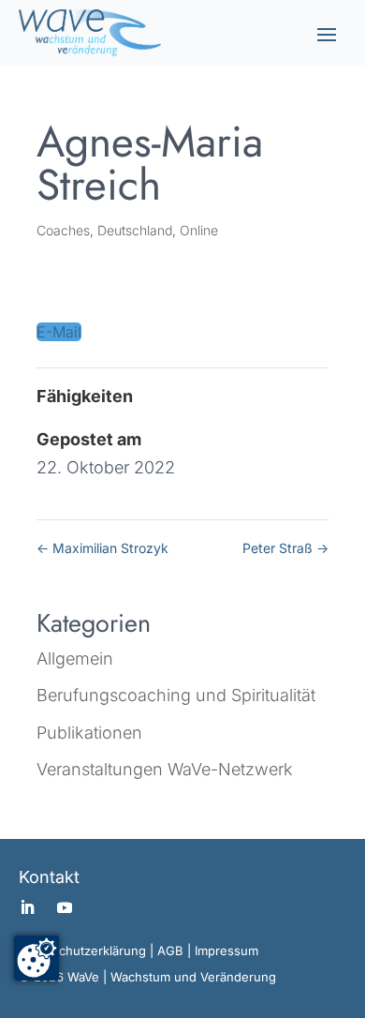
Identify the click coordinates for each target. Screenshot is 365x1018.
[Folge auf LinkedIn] (27, 907)
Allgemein (74, 658)
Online (199, 230)
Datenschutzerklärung (82, 950)
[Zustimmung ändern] (36, 958)
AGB (170, 950)
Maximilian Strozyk (102, 548)
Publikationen (89, 732)
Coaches (63, 230)
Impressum (226, 950)
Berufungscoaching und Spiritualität (175, 695)
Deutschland (134, 230)
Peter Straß (285, 548)
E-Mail (58, 331)
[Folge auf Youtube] (65, 907)
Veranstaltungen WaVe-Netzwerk (164, 769)
